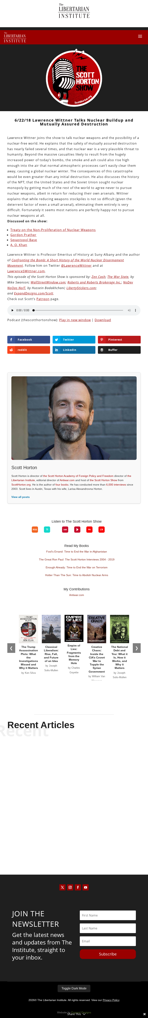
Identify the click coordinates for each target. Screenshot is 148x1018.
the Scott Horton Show (103, 480)
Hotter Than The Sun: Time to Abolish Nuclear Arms (76, 575)
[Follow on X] (62, 887)
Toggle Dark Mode (74, 988)
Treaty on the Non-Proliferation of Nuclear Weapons (53, 230)
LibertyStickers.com (81, 288)
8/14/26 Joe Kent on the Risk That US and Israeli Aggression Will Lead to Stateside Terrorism (74, 831)
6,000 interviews (116, 484)
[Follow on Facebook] (78, 887)
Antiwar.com (67, 480)
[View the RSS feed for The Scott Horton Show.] (34, 529)
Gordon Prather (23, 235)
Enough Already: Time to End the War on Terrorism (77, 567)
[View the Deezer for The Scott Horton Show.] (56, 532)
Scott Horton (67, 765)
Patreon (43, 299)
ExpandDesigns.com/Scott (33, 293)
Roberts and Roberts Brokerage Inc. (94, 282)
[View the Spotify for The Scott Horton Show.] (14, 532)
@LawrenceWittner (76, 265)
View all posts (20, 496)
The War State (118, 277)
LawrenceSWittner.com (26, 271)
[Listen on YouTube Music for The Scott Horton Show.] (25, 532)
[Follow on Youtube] (85, 887)
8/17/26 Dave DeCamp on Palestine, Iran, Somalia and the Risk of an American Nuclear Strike (74, 793)
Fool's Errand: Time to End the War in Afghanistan (76, 551)
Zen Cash (98, 277)
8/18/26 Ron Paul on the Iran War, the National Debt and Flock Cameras (74, 755)
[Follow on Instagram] (70, 887)
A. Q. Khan (18, 245)
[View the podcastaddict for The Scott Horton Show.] (89, 529)
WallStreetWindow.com (48, 282)
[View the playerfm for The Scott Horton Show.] (77, 529)
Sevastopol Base (23, 240)
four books (62, 484)
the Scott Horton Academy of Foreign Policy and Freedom (78, 475)
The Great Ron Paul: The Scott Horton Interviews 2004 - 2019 (76, 559)
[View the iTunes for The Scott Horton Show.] (19, 532)
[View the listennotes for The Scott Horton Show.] (101, 529)
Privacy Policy (111, 1000)
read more (74, 771)
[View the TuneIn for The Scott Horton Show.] (47, 529)
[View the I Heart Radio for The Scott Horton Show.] (65, 529)
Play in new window (75, 320)
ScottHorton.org (21, 484)
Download (103, 320)
